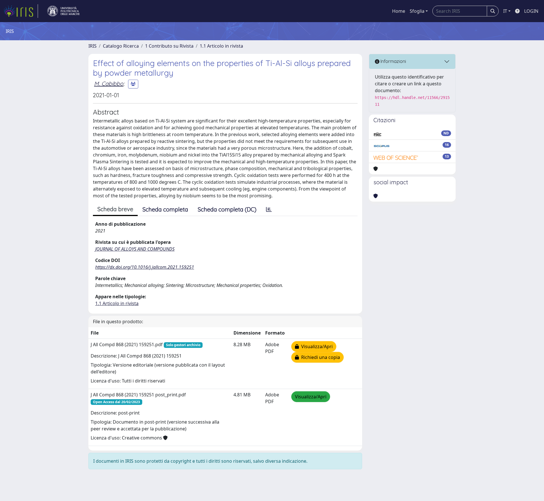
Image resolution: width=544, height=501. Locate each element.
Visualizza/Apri (316, 346)
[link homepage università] (63, 11)
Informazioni (392, 61)
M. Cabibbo (108, 83)
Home (398, 11)
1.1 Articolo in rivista (221, 46)
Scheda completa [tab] (165, 209)
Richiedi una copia (319, 357)
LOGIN (531, 11)
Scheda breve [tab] (115, 209)
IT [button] (505, 11)
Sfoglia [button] (417, 11)
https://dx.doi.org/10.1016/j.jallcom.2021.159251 (144, 267)
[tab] (269, 209)
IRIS (92, 46)
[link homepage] (20, 11)
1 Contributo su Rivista (169, 46)
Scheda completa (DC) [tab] (227, 209)
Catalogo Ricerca (121, 46)
